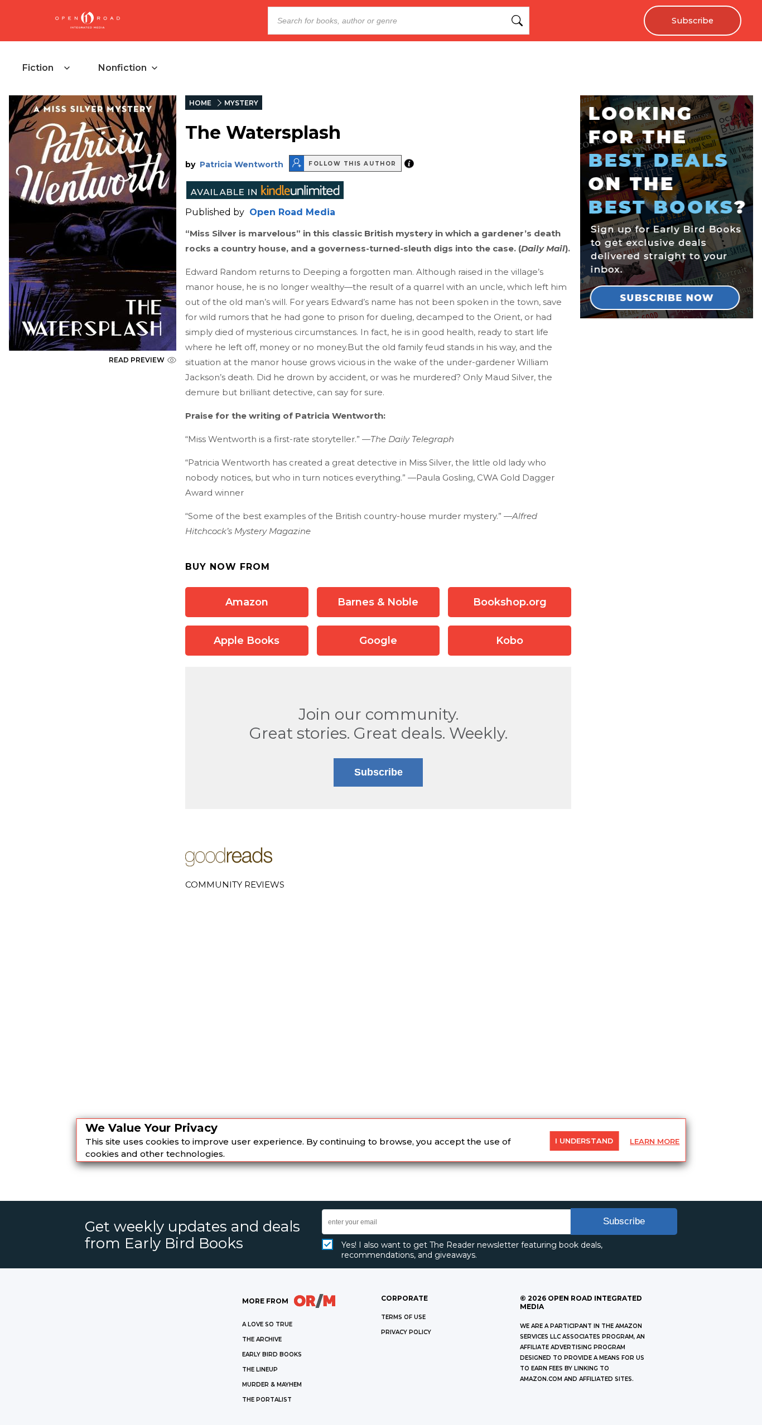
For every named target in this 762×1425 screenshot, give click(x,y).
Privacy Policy (406, 1332)
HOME (200, 103)
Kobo (509, 640)
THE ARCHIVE (262, 1339)
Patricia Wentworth (241, 164)
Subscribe (692, 21)
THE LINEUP (260, 1369)
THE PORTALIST (267, 1399)
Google (378, 640)
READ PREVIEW (137, 360)
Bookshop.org (510, 602)
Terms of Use (403, 1317)
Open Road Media (292, 212)
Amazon (246, 602)
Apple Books (246, 640)
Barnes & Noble (377, 602)
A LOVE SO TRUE (267, 1324)
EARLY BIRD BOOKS (272, 1354)
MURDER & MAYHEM (272, 1384)
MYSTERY (241, 103)
